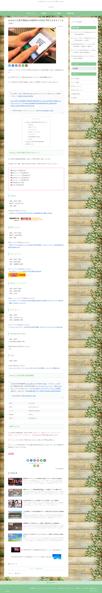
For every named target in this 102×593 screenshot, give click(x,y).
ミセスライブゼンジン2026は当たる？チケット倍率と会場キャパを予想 (84, 39)
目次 (34, 119)
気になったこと (77, 86)
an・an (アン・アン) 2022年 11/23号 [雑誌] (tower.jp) (25, 271)
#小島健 (55, 101)
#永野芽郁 (29, 101)
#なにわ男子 (14, 101)
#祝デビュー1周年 (38, 391)
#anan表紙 (31, 103)
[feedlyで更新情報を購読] (34, 465)
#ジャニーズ (20, 103)
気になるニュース (77, 90)
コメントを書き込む (36, 568)
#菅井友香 (36, 101)
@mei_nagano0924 (51, 103)
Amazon (31, 124)
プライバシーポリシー (42, 588)
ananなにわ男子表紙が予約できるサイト (37, 122)
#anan (26, 103)
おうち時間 (76, 78)
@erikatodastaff (40, 103)
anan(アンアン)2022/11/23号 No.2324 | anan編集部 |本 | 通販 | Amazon (31, 213)
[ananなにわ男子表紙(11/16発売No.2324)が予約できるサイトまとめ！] (16, 65)
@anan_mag (14, 106)
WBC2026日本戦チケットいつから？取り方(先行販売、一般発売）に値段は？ (84, 45)
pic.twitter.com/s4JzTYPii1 (26, 106)
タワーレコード (33, 129)
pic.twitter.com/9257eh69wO (52, 391)
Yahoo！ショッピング (34, 132)
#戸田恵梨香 (22, 101)
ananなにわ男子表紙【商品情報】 (35, 141)
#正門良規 (49, 101)
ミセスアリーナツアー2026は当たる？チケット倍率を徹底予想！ (84, 33)
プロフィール (53, 588)
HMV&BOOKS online (34, 136)
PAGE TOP (51, 582)
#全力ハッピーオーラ (42, 388)
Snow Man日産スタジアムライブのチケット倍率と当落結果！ (84, 57)
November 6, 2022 (47, 110)
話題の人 (11, 453)
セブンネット (32, 134)
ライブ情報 (76, 82)
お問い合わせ (61, 588)
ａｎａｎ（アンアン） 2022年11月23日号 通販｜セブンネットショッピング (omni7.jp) (36, 327)
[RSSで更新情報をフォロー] (38, 465)
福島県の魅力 (76, 94)
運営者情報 (32, 588)
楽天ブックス (32, 127)
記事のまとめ (29, 144)
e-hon (30, 139)
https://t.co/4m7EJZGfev (26, 96)
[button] (95, 22)
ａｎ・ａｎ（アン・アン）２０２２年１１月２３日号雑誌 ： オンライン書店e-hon (34, 368)
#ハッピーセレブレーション (44, 386)
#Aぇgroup (42, 101)
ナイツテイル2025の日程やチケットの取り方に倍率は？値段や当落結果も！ (84, 51)
